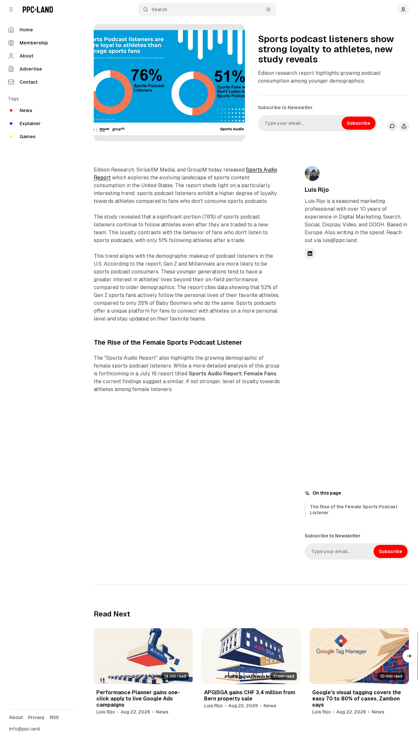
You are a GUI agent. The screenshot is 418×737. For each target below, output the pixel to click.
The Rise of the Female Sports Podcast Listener (353, 509)
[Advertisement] (354, 373)
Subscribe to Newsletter (285, 107)
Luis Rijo (317, 189)
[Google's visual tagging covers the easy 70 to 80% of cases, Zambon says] (359, 656)
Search (159, 9)
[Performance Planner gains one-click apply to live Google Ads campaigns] (143, 656)
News (162, 711)
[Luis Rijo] (312, 173)
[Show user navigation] (403, 9)
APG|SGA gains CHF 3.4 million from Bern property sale (249, 695)
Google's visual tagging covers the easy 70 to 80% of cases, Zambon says (356, 698)
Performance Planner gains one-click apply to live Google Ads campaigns (138, 698)
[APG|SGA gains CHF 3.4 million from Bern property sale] (251, 656)
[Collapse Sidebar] (11, 9)
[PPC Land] (38, 9)
